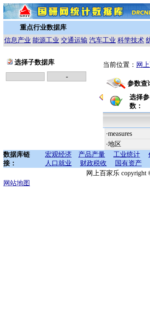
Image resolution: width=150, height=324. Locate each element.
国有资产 (128, 163)
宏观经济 (58, 154)
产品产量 (91, 154)
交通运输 (74, 40)
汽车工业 (102, 40)
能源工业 (45, 40)
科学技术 (131, 40)
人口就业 (58, 163)
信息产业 (17, 40)
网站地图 (16, 183)
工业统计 (126, 154)
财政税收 (93, 163)
